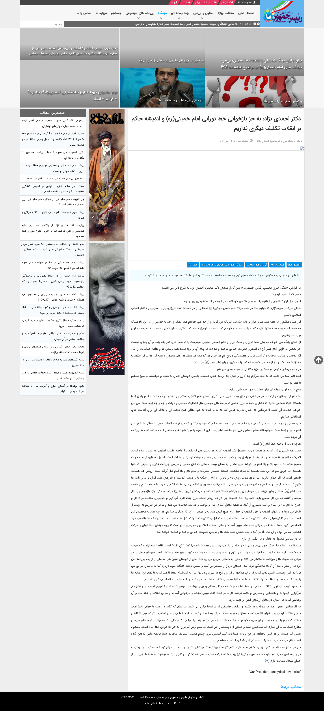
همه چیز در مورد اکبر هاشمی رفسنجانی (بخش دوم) (171, 60)
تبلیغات (175, 703)
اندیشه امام (277, 264)
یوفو (173, 2)
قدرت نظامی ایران (205, 2)
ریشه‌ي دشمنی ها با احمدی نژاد (282, 101)
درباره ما (164, 703)
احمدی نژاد (294, 264)
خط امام (192, 264)
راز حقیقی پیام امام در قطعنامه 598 (181, 100)
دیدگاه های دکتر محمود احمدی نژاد (222, 264)
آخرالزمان (226, 2)
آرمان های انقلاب (257, 264)
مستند (185, 2)
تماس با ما (150, 703)
